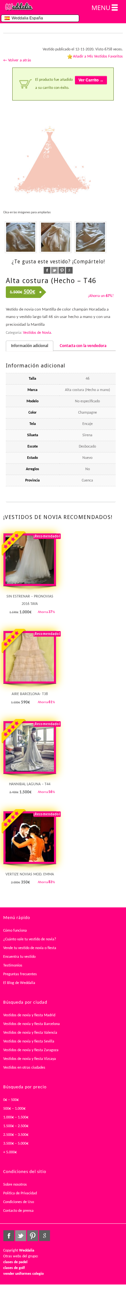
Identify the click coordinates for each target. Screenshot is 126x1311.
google (69, 270)
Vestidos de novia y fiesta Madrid (29, 1015)
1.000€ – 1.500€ (15, 1117)
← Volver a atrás (17, 60)
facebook (47, 270)
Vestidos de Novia (37, 333)
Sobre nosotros (15, 1185)
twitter (54, 270)
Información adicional (29, 346)
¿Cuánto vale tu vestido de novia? (29, 939)
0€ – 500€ (11, 1100)
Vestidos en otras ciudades (24, 1068)
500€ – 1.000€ (14, 1109)
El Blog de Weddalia (19, 983)
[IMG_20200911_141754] (90, 237)
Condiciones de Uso (18, 1202)
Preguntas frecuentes (20, 974)
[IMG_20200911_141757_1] (55, 237)
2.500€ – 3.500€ (15, 1135)
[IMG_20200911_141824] (21, 237)
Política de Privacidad (20, 1193)
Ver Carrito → (91, 80)
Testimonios (12, 965)
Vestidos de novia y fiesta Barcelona (31, 1024)
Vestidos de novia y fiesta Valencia (30, 1033)
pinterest (61, 270)
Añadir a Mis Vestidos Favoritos (98, 56)
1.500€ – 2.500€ (15, 1126)
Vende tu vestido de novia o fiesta (29, 948)
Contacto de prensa (18, 1211)
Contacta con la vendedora (83, 346)
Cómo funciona (15, 931)
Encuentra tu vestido (19, 957)
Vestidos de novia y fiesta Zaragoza (30, 1050)
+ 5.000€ (10, 1152)
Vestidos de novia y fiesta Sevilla (28, 1041)
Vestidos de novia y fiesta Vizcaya (29, 1059)
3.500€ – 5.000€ (15, 1144)
